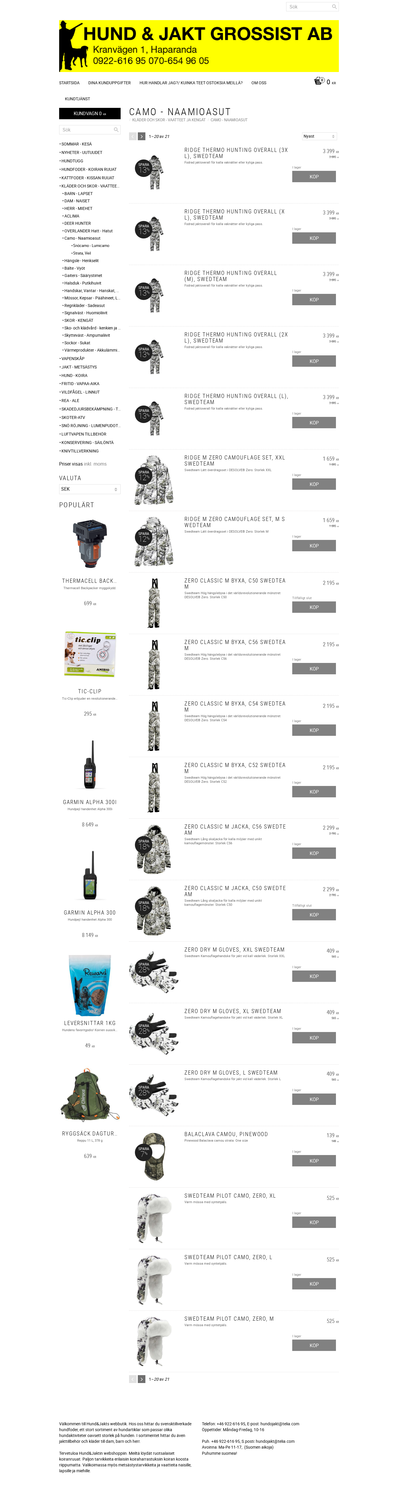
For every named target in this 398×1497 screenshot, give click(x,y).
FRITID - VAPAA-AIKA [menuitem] (80, 383)
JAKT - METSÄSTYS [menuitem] (79, 367)
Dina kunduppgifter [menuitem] (109, 82)
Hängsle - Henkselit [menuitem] (81, 260)
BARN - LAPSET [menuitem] (78, 193)
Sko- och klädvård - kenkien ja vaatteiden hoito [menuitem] (92, 328)
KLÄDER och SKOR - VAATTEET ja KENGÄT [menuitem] (91, 186)
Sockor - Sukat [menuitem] (77, 342)
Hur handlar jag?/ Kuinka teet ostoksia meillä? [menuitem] (191, 82)
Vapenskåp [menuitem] (72, 358)
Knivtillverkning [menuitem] (80, 451)
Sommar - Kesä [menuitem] (76, 144)
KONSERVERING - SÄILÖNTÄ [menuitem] (87, 442)
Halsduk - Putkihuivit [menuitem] (82, 283)
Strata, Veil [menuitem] (82, 253)
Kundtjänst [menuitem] (77, 98)
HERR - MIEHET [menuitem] (78, 208)
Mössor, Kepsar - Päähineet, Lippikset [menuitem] (92, 298)
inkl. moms (95, 464)
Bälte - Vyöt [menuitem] (74, 268)
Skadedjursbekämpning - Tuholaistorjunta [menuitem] (91, 409)
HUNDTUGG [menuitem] (72, 161)
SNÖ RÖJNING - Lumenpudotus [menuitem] (91, 425)
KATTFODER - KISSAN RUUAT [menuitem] (87, 177)
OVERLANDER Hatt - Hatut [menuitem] (88, 231)
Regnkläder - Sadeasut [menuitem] (84, 305)
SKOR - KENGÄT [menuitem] (78, 320)
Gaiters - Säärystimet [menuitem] (83, 275)
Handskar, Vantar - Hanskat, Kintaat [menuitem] (92, 290)
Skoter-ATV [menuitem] (73, 417)
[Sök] (334, 6)
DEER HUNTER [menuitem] (77, 223)
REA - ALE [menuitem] (70, 400)
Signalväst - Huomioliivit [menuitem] (86, 312)
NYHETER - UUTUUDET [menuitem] (81, 152)
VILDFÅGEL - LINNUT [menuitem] (80, 392)
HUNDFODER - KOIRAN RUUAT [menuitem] (89, 169)
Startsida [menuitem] (69, 82)
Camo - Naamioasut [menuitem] (82, 238)
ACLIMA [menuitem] (71, 216)
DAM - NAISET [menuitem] (77, 200)
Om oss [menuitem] (258, 82)
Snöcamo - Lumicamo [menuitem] (91, 245)
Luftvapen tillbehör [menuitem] (83, 434)
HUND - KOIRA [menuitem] (74, 375)
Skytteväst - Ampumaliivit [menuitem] (87, 335)
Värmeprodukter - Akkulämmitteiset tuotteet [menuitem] (92, 350)
